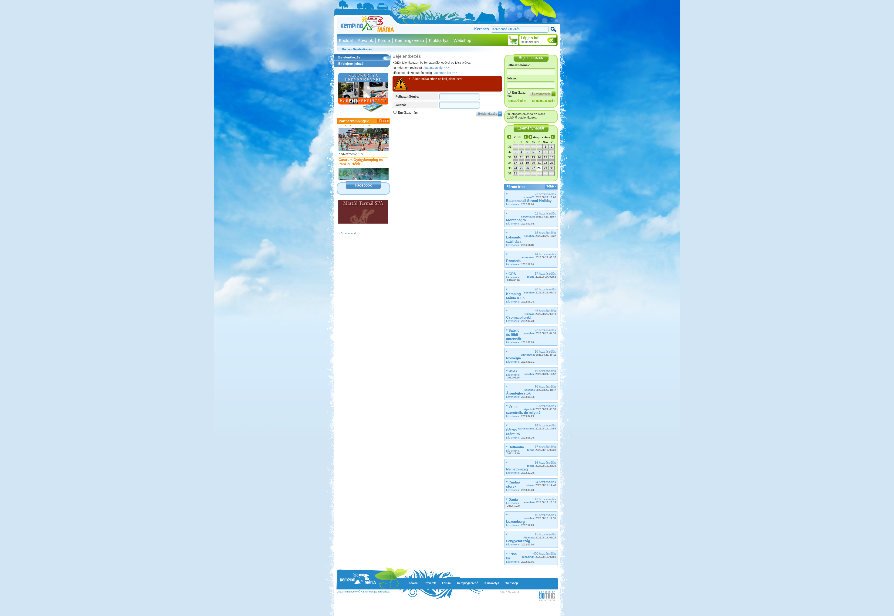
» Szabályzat (347, 233)
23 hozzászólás (539, 195)
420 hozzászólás (539, 555)
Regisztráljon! (530, 42)
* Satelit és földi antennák (513, 334)
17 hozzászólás (541, 275)
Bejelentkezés (362, 49)
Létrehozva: (520, 204)
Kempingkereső (409, 40)
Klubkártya (439, 40)
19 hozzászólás (540, 372)
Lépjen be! (530, 38)
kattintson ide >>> (436, 67)
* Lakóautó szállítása (513, 237)
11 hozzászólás (538, 215)
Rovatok (365, 40)
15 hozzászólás (540, 234)
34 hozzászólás (541, 483)
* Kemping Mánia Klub (515, 294)
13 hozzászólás (540, 500)
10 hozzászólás (538, 353)
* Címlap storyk (513, 484)
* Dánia (512, 499)
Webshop (462, 40)
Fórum (384, 40)
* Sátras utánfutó (513, 430)
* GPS (511, 274)
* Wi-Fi (511, 371)
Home (346, 49)
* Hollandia (515, 447)
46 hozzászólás (540, 312)
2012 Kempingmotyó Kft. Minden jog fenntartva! (363, 591)
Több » (384, 121)
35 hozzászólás (539, 407)
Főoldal (346, 40)
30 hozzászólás (540, 388)
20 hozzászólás (540, 291)
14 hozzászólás (538, 255)
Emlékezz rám (408, 112)
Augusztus (541, 137)
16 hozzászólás (541, 464)
